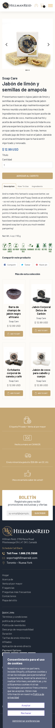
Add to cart (15, 334)
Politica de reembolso (14, 625)
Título (5, 154)
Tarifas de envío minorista (16, 637)
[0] (42, 6)
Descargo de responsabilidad (17, 629)
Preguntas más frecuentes (16, 591)
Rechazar (26, 713)
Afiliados (7, 641)
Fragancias (8, 587)
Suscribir (40, 513)
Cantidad (7, 159)
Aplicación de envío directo (16, 646)
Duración (7, 633)
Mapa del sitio (9, 600)
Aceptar (26, 705)
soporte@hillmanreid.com (22, 557)
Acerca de (7, 579)
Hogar (5, 575)
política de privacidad (13, 620)
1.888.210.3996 (28, 553)
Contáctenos (9, 596)
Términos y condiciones (14, 616)
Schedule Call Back (12, 548)
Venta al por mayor (12, 583)
